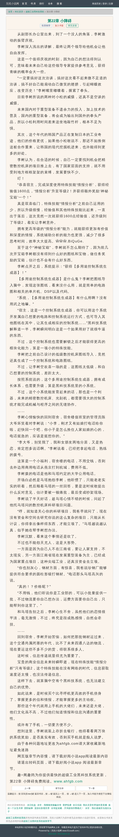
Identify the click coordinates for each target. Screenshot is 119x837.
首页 (10, 11)
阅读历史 (96, 3)
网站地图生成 (63, 834)
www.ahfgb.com (68, 781)
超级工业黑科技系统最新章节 (37, 821)
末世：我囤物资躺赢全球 (49, 805)
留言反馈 (72, 25)
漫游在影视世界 (42, 808)
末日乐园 (77, 805)
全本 (50, 3)
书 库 (33, 3)
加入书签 (59, 25)
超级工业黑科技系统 (35, 11)
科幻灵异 (19, 11)
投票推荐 (46, 25)
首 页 (24, 3)
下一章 (92, 788)
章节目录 (59, 788)
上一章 (27, 788)
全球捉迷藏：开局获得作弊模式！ (67, 808)
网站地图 (52, 834)
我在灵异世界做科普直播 (95, 805)
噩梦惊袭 (67, 805)
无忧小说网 (12, 3)
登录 (105, 3)
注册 (111, 3)
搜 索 (59, 3)
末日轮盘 (31, 805)
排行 (41, 3)
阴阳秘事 (28, 808)
